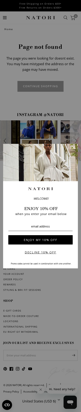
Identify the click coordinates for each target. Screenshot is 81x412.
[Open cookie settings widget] (7, 405)
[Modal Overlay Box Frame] (40, 206)
